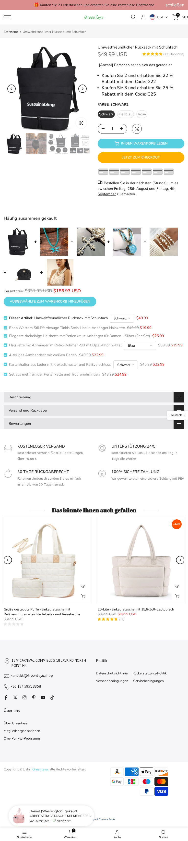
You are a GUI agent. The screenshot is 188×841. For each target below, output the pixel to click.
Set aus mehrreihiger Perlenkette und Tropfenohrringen (54, 374)
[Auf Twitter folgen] (15, 698)
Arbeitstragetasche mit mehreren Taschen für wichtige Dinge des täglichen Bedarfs (60, 816)
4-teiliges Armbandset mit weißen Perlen (43, 355)
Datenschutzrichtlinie (112, 673)
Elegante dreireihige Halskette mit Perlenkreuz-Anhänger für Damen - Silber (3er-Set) (79, 335)
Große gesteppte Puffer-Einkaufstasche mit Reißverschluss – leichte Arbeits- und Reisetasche (42, 612)
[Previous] (11, 89)
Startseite (11, 32)
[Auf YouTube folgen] (43, 698)
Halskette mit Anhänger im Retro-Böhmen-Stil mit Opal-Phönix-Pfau (65, 345)
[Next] (82, 89)
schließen (13, 5)
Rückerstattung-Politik (149, 673)
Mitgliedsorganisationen (22, 731)
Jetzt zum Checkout (141, 157)
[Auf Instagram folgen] (24, 698)
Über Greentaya (15, 723)
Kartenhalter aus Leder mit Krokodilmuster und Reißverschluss (60, 364)
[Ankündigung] (94, 5)
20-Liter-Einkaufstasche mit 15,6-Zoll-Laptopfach (136, 609)
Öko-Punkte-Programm (22, 738)
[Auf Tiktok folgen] (52, 698)
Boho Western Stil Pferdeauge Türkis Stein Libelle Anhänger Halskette (67, 327)
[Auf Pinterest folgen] (34, 698)
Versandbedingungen (112, 681)
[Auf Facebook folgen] (6, 698)
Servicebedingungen (148, 681)
